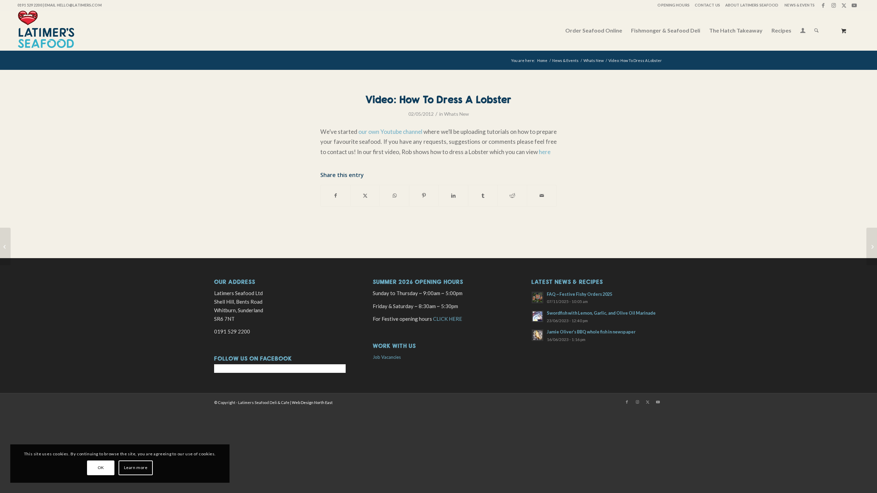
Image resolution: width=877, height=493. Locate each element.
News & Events (799, 5)
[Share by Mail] (541, 195)
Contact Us (707, 5)
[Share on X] (365, 195)
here (545, 151)
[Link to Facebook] (823, 5)
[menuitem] (673, 5)
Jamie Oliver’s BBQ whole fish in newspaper (591, 331)
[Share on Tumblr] (482, 195)
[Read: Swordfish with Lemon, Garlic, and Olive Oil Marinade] (537, 316)
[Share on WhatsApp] (394, 195)
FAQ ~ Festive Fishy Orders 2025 (579, 294)
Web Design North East (312, 402)
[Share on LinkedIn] (453, 195)
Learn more (136, 467)
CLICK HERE (447, 319)
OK (101, 467)
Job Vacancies (387, 357)
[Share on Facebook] (335, 195)
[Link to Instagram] (834, 5)
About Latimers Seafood (751, 5)
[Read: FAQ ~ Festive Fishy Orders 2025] (537, 297)
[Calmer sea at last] (5, 246)
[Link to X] (844, 5)
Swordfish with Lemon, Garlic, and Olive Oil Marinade (601, 313)
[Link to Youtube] (854, 5)
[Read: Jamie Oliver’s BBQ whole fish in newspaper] (537, 335)
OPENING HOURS (673, 5)
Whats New (456, 114)
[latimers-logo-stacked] (46, 30)
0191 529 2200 (29, 5)
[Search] (816, 30)
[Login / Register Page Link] (803, 31)
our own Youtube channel (390, 131)
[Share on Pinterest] (423, 195)
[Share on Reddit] (512, 195)
